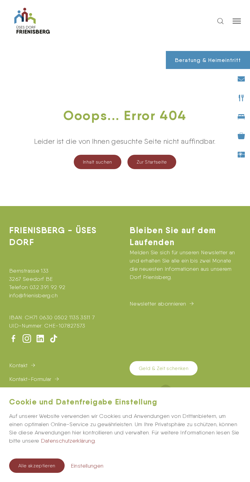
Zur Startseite (152, 162)
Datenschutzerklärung (68, 440)
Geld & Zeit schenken (163, 368)
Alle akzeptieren (36, 466)
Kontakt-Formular (30, 379)
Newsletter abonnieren (158, 303)
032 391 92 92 (48, 287)
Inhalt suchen (97, 162)
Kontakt (18, 365)
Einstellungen (87, 465)
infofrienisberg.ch (33, 295)
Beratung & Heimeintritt (208, 60)
